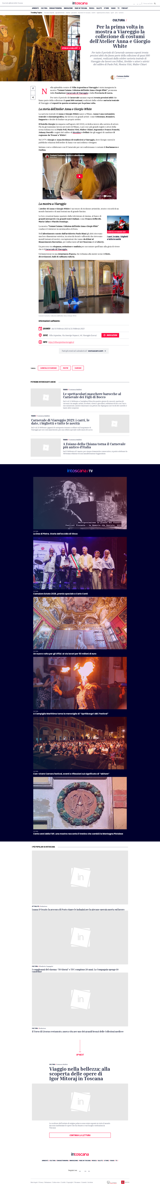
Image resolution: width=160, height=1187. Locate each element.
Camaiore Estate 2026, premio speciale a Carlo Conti (60, 593)
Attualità (35, 906)
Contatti (83, 1182)
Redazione (43, 906)
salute (99, 8)
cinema (68, 13)
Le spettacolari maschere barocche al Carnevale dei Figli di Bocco (92, 395)
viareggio (78, 368)
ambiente (35, 8)
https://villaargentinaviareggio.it (61, 342)
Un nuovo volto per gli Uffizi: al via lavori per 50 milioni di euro (64, 653)
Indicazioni (112, 335)
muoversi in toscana (84, 13)
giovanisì (74, 13)
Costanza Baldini (123, 76)
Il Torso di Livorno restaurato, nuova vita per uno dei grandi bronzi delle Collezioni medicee (78, 1031)
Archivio (90, 1182)
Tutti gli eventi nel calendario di (74, 351)
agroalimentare (60, 13)
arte (116, 13)
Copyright (70, 1182)
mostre (65, 368)
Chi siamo (77, 1182)
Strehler (77, 132)
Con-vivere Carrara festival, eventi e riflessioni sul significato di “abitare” (71, 773)
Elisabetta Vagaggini (46, 966)
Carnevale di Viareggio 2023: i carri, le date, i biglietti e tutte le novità (60, 421)
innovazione (68, 8)
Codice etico (56, 1182)
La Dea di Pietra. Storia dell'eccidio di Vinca (55, 533)
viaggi (113, 8)
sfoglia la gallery (70, 48)
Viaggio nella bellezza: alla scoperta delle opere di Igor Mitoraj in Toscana (79, 1073)
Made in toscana (81, 8)
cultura (44, 8)
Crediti (63, 1182)
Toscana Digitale (49, 13)
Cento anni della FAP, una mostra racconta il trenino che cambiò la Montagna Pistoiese (78, 833)
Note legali (34, 1182)
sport (112, 13)
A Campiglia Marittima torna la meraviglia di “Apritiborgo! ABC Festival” (70, 713)
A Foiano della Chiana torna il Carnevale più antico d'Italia (94, 445)
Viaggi (65, 389)
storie (106, 8)
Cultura (119, 20)
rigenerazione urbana (103, 13)
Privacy (41, 1182)
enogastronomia (55, 8)
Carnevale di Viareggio (77, 93)
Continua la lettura (80, 1135)
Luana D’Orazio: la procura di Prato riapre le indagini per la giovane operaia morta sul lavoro (78, 909)
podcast (125, 8)
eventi (93, 13)
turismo (121, 13)
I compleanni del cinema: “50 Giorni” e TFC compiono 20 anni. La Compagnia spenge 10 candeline (75, 970)
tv (118, 8)
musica (91, 8)
